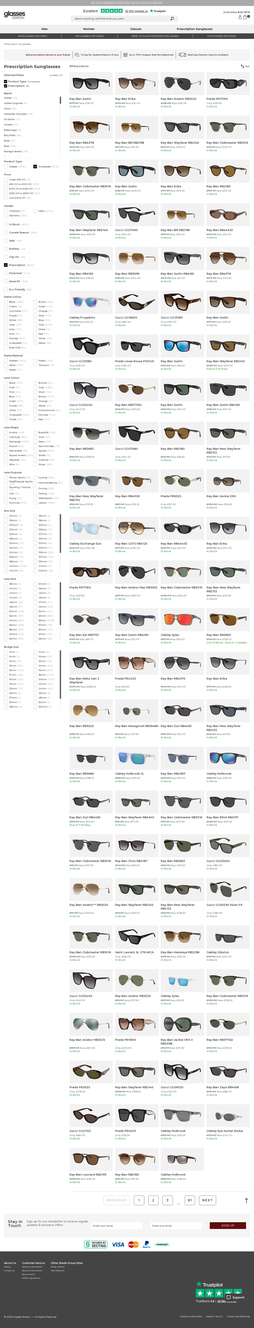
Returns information (32, 1270)
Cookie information (238, 1317)
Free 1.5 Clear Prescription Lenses (155, 36)
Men (44, 29)
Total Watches (57, 1270)
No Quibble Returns (89, 36)
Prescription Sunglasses (195, 29)
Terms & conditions (191, 1317)
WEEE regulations (31, 1278)
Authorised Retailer (221, 36)
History (7, 1266)
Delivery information (32, 1266)
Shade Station (58, 1266)
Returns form (28, 1274)
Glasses (135, 29)
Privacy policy (214, 1317)
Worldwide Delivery (32, 36)
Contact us (9, 1270)
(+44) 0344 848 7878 (236, 12)
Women (89, 29)
